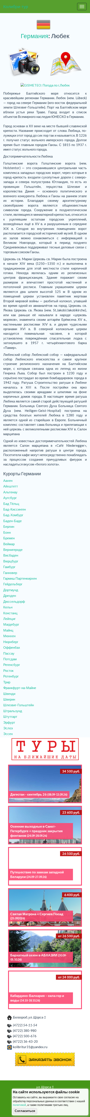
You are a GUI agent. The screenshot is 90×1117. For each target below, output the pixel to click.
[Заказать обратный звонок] (45, 1059)
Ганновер (10, 573)
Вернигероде (12, 550)
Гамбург (9, 567)
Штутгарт (10, 716)
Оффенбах (11, 647)
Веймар (9, 544)
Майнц (8, 630)
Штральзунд (12, 711)
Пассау (8, 653)
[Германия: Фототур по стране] (24, 62)
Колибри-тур (15, 6)
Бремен (9, 538)
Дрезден (9, 596)
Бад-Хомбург (13, 515)
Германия (34, 35)
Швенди (9, 694)
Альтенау (10, 492)
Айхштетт (10, 486)
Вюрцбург (10, 561)
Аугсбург (10, 498)
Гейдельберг (12, 584)
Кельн (7, 607)
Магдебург (11, 624)
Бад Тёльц (11, 504)
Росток (8, 670)
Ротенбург (11, 676)
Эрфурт (9, 722)
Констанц (10, 613)
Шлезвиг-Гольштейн (18, 705)
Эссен (8, 734)
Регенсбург (11, 665)
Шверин (9, 699)
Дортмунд (10, 590)
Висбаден (10, 555)
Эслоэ (8, 728)
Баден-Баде (12, 521)
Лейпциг (9, 619)
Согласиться (25, 1111)
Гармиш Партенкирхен (20, 578)
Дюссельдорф (14, 601)
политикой (19, 1105)
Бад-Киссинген (14, 509)
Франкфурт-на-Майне (19, 688)
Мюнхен (9, 636)
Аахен (7, 480)
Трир (6, 682)
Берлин (8, 526)
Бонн (7, 532)
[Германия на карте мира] (65, 62)
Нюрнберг (10, 642)
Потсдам (10, 659)
